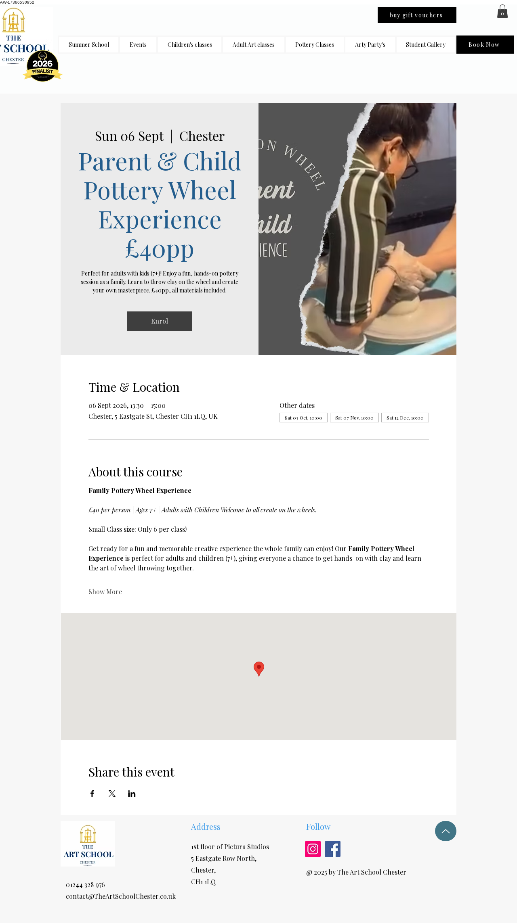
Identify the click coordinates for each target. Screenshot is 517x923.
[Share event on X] (112, 793)
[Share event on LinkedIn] (132, 793)
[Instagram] (313, 849)
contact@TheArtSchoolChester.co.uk (121, 896)
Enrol (159, 321)
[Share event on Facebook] (92, 793)
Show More (105, 591)
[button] (189, 44)
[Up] (445, 831)
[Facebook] (332, 849)
